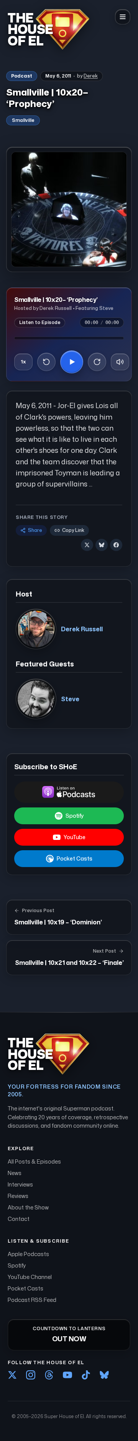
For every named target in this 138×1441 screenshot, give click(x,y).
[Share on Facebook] (116, 545)
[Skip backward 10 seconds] (46, 362)
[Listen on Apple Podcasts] (69, 792)
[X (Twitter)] (12, 1374)
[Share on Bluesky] (101, 545)
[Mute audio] (120, 361)
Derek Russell (82, 629)
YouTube (74, 837)
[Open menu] (122, 16)
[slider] (69, 338)
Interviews (20, 1184)
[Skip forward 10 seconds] (97, 362)
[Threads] (49, 1374)
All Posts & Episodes (34, 1161)
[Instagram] (30, 1374)
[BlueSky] (104, 1374)
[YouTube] (67, 1374)
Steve (70, 699)
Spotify (75, 815)
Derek (91, 76)
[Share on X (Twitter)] (87, 545)
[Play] (71, 361)
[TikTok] (85, 1374)
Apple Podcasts (28, 1254)
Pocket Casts (74, 858)
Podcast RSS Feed (32, 1299)
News (14, 1173)
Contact (19, 1218)
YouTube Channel (30, 1277)
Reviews (18, 1195)
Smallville (23, 120)
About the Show (28, 1207)
